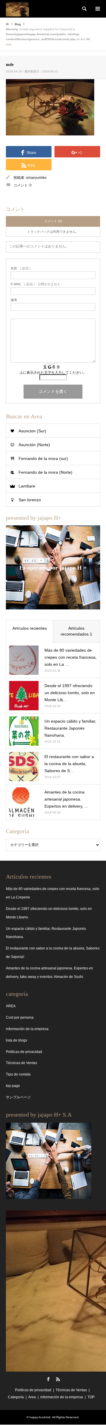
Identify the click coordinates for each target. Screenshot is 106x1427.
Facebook (48, 1379)
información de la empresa (27, 1029)
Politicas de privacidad (24, 1052)
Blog (18, 24)
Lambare (27, 486)
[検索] (84, 9)
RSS (58, 1379)
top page (13, 1086)
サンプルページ (18, 1097)
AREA (11, 1006)
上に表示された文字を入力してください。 (53, 373)
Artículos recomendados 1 (76, 631)
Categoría (16, 1397)
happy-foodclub (40, 1417)
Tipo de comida (18, 1074)
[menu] (97, 9)
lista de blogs (16, 1040)
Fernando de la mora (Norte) (45, 472)
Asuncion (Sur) (32, 431)
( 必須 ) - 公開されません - (36, 284)
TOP (91, 1397)
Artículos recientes (29, 628)
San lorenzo (30, 499)
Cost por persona (20, 1017)
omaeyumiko (36, 178)
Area (32, 1397)
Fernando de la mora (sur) (43, 458)
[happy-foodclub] (17, 9)
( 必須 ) (21, 268)
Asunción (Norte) (34, 444)
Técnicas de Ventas (21, 1063)
